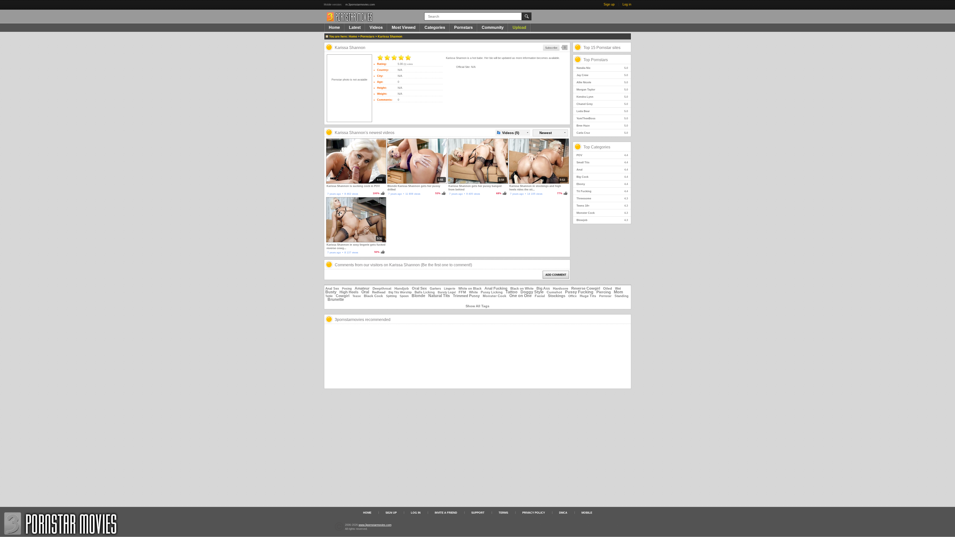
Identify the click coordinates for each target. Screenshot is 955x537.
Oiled (607, 288)
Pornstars (463, 27)
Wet (618, 288)
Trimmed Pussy (466, 296)
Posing (347, 288)
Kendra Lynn (602, 96)
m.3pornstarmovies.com (360, 4)
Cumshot (554, 292)
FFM (462, 292)
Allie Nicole (602, 82)
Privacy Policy (533, 512)
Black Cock (373, 296)
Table (329, 296)
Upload (519, 27)
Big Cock (602, 176)
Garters (435, 288)
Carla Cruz (602, 132)
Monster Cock (602, 212)
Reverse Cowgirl (585, 288)
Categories (435, 27)
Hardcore (560, 288)
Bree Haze (602, 125)
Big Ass (543, 288)
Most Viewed (404, 27)
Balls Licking (425, 292)
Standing (621, 296)
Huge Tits (588, 296)
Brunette (336, 299)
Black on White (521, 288)
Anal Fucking (495, 288)
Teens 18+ (602, 205)
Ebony (602, 183)
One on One (520, 296)
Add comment (555, 274)
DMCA (563, 512)
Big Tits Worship (400, 292)
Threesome (602, 198)
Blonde (418, 296)
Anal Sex (332, 288)
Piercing (603, 292)
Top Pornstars (595, 60)
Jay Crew (602, 75)
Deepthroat (382, 288)
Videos (376, 27)
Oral (365, 292)
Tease (356, 296)
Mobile (586, 512)
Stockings (556, 296)
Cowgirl (342, 296)
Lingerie (449, 288)
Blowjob (602, 220)
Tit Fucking (602, 191)
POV (602, 155)
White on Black (469, 288)
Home (334, 27)
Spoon (404, 296)
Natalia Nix (602, 67)
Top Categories (596, 147)
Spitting (391, 296)
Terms (503, 512)
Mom (618, 292)
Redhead (378, 292)
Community (493, 27)
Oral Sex (419, 288)
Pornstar (605, 296)
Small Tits (602, 162)
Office (572, 296)
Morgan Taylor (602, 89)
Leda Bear (602, 111)
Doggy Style (532, 292)
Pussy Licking (492, 292)
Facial (540, 296)
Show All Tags (477, 306)
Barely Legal (447, 292)
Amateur (362, 288)
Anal (602, 169)
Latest (355, 27)
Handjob (401, 288)
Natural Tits (439, 296)
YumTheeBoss (602, 118)
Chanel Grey (602, 103)
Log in (626, 4)
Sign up (609, 4)
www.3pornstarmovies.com (375, 524)
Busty (330, 292)
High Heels (348, 292)
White (473, 292)
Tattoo (512, 292)
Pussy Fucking (579, 292)
